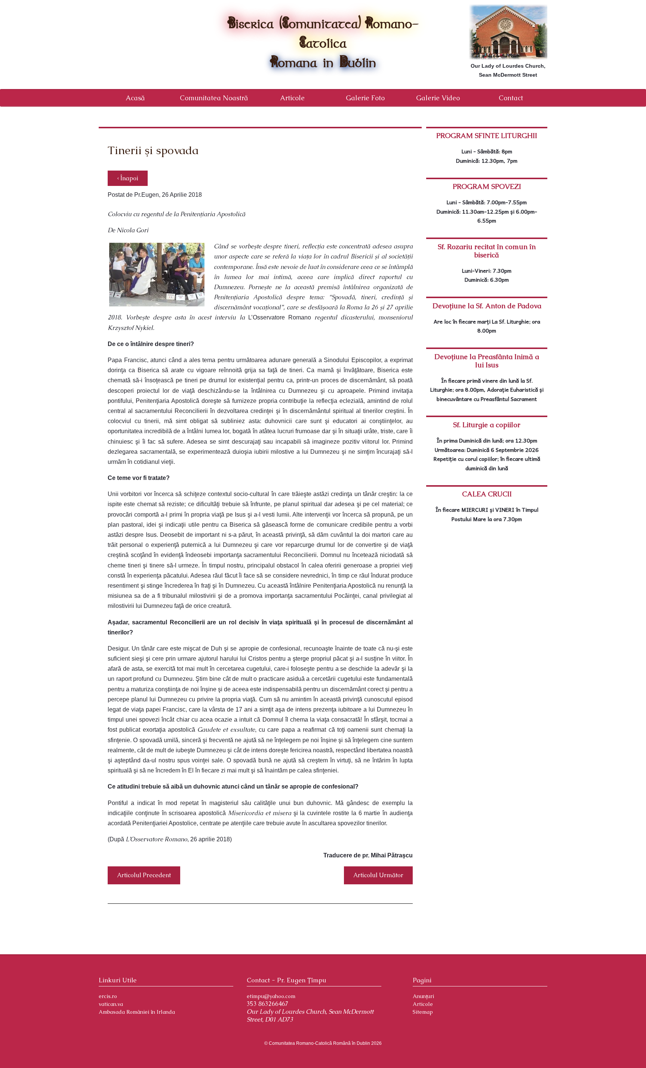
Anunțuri (423, 996)
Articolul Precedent (144, 875)
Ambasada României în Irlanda (137, 1012)
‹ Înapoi (127, 178)
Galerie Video (438, 98)
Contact (511, 98)
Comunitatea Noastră (214, 98)
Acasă (135, 98)
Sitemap (423, 1012)
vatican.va (111, 1004)
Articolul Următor (378, 875)
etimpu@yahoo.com (271, 996)
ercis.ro (108, 996)
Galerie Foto (365, 98)
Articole (292, 98)
